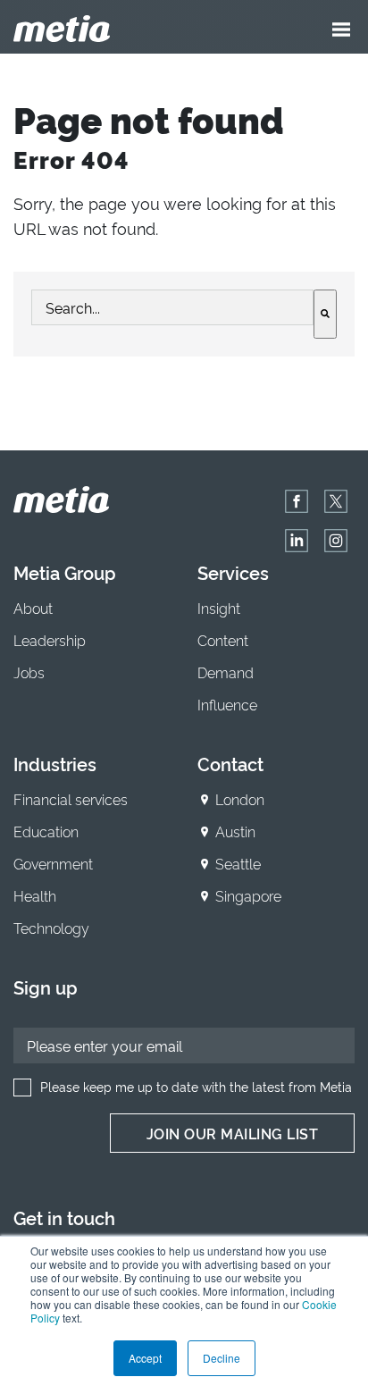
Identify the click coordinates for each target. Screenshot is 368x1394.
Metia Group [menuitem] (64, 572)
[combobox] (172, 307)
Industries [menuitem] (54, 763)
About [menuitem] (33, 607)
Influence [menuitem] (227, 704)
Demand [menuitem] (225, 672)
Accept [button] (145, 1357)
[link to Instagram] (335, 540)
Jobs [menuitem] (29, 672)
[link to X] (335, 501)
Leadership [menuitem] (49, 640)
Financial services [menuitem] (70, 799)
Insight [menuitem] (218, 607)
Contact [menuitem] (230, 763)
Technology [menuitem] (51, 927)
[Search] (325, 314)
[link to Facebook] (296, 501)
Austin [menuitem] (235, 831)
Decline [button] (221, 1357)
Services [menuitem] (233, 572)
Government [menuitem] (53, 863)
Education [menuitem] (46, 831)
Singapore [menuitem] (248, 895)
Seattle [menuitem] (238, 863)
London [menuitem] (239, 799)
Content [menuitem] (222, 640)
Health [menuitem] (34, 895)
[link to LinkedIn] (296, 540)
